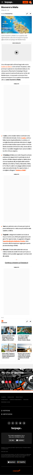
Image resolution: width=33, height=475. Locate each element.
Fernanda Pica (8, 13)
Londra (23, 138)
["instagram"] (6, 382)
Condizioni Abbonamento (16, 399)
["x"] (13, 382)
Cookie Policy (4, 399)
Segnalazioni (11, 397)
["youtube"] (10, 382)
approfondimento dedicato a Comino (14, 241)
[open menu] (2, 2)
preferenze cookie (5, 402)
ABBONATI (25, 2)
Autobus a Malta (21, 170)
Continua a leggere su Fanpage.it (16, 263)
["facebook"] (17, 382)
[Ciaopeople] (16, 471)
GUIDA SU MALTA (6, 66)
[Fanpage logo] (9, 2)
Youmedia (3, 397)
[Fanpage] (16, 428)
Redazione (25, 399)
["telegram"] (20, 382)
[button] (30, 13)
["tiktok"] (3, 382)
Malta (2, 317)
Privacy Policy (19, 397)
